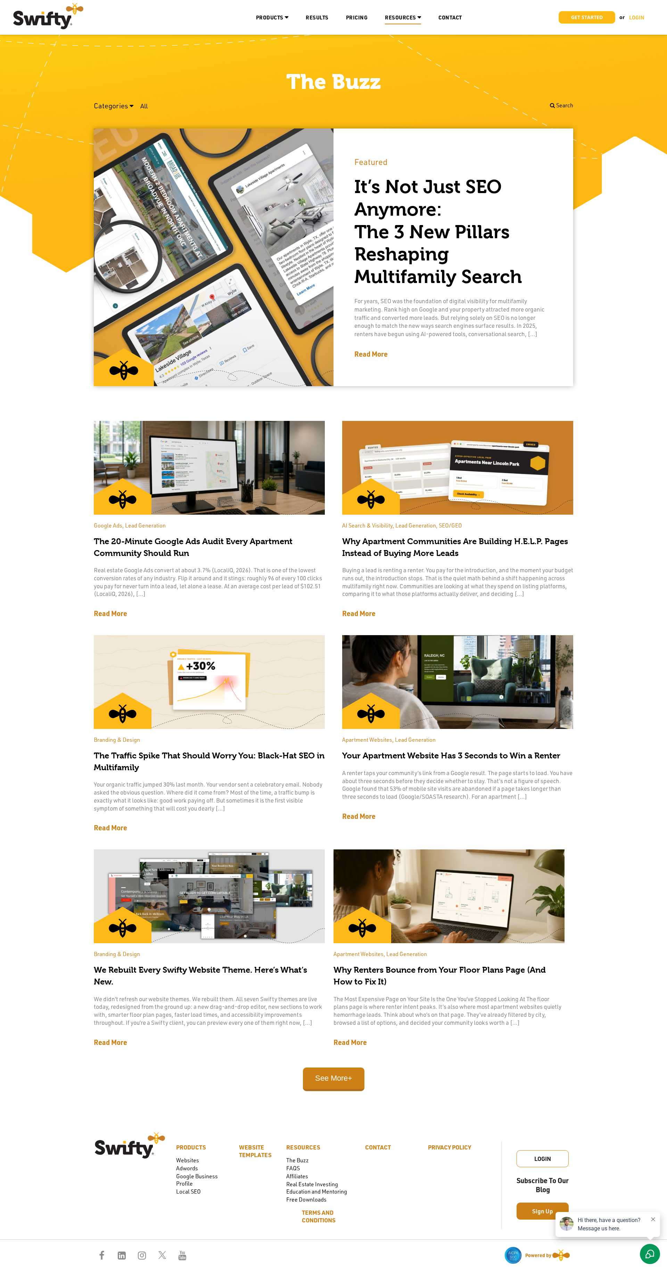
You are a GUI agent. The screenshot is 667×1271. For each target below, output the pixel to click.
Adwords (187, 1168)
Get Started (587, 17)
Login (542, 1158)
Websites (187, 1160)
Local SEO (188, 1191)
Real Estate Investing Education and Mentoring (316, 1187)
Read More (371, 353)
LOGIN (636, 17)
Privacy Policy (449, 1147)
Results (317, 17)
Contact (450, 17)
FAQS (293, 1168)
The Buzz (297, 1160)
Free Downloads (306, 1199)
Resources (400, 17)
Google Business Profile (197, 1179)
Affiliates (297, 1176)
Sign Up (542, 1211)
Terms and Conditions (319, 1216)
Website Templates (255, 1150)
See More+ (333, 1078)
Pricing (357, 17)
